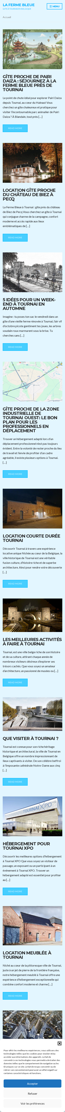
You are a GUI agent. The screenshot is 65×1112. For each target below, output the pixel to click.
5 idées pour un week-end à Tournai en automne (29, 304)
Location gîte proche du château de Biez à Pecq (29, 195)
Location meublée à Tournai (27, 955)
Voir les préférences (33, 1103)
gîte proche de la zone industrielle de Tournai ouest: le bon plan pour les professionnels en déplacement (31, 419)
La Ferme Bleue (18, 5)
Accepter (32, 1083)
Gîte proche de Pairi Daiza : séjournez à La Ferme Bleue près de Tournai (29, 83)
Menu (55, 6)
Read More (15, 128)
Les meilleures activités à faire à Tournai (32, 641)
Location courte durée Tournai (31, 538)
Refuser (32, 1093)
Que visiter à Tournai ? (30, 738)
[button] (59, 1043)
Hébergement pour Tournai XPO (26, 846)
